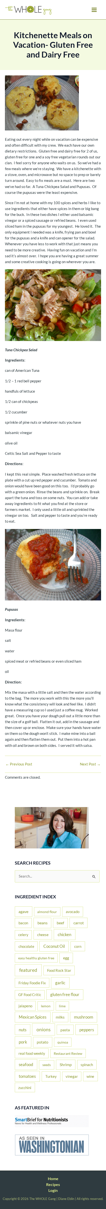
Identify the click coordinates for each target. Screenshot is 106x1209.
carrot (78, 922)
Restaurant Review (68, 1053)
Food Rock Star (59, 970)
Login (53, 1190)
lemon (46, 1006)
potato (42, 1042)
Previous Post (18, 764)
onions (43, 1029)
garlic (60, 982)
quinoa (62, 1042)
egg (66, 957)
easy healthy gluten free (36, 958)
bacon (23, 923)
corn (77, 946)
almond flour (47, 912)
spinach (87, 1064)
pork (23, 1042)
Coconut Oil (54, 946)
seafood (26, 1064)
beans (42, 922)
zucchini (24, 1087)
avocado (72, 911)
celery (23, 935)
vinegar (72, 1076)
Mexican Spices (32, 1017)
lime (62, 1006)
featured (28, 970)
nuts (22, 1029)
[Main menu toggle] (94, 9)
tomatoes (27, 1076)
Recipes (53, 1184)
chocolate (26, 946)
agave (23, 911)
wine (90, 1076)
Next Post (90, 764)
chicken (64, 934)
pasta (65, 1029)
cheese (43, 934)
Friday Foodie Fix (32, 983)
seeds (46, 1065)
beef (60, 923)
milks (60, 1017)
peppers (86, 1029)
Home (53, 1178)
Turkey (51, 1076)
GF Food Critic (29, 995)
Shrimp (66, 1064)
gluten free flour (64, 994)
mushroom (83, 1017)
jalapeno (25, 1006)
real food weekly (31, 1053)
